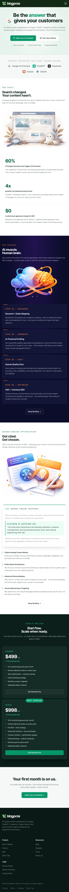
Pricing (4, 848)
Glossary (39, 848)
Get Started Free (34, 692)
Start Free (6, 856)
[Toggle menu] (65, 3)
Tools (38, 852)
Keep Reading (33, 411)
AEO (3, 852)
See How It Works (49, 38)
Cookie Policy (7, 873)
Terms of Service (8, 870)
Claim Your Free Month (24, 38)
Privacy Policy (7, 866)
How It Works (7, 844)
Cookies (21, 888)
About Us (39, 856)
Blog (37, 844)
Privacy (5, 888)
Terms (12, 888)
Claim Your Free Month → (34, 795)
